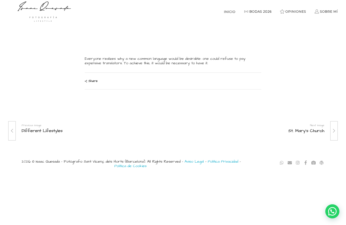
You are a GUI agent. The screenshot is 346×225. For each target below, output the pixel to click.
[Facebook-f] (305, 162)
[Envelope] (289, 162)
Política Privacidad (223, 161)
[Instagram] (297, 162)
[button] (332, 211)
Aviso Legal (194, 161)
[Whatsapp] (281, 162)
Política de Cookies (130, 166)
